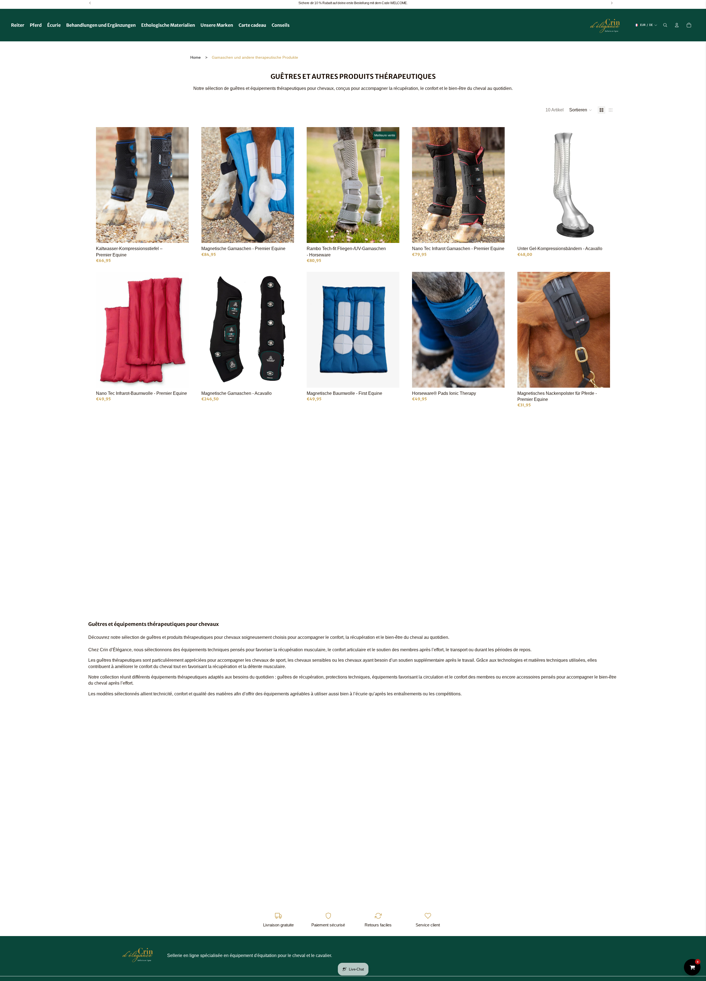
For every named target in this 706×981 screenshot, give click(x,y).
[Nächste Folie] (180, 185)
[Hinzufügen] (601, 234)
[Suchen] (665, 25)
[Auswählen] (180, 234)
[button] (580, 110)
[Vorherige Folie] (104, 185)
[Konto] (677, 25)
